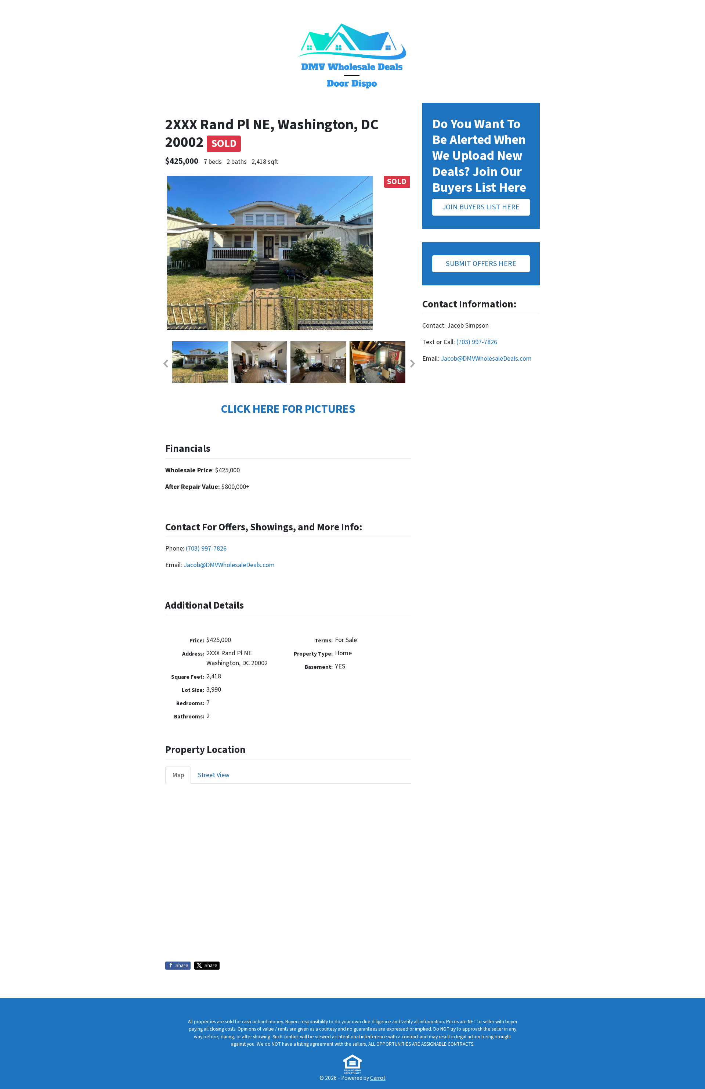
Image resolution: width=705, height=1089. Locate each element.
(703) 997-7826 (206, 548)
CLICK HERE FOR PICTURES (288, 409)
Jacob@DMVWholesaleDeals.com (229, 565)
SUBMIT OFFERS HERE (481, 263)
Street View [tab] (213, 775)
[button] (165, 364)
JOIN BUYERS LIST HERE (481, 207)
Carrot (378, 1078)
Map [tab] (178, 775)
